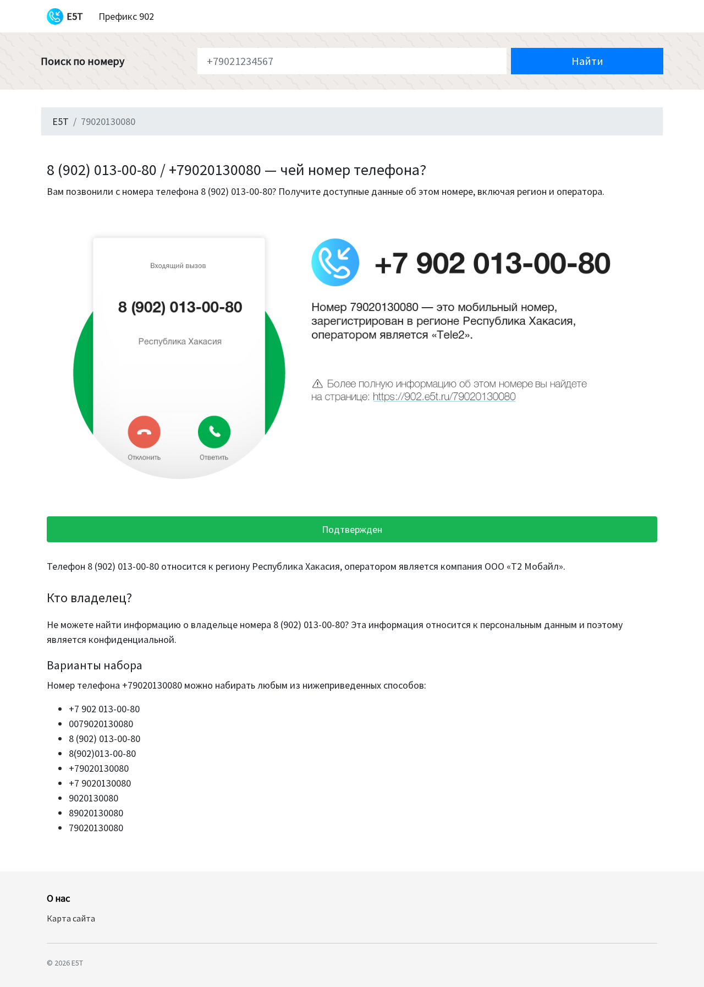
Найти (587, 61)
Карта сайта (71, 918)
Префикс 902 (126, 16)
